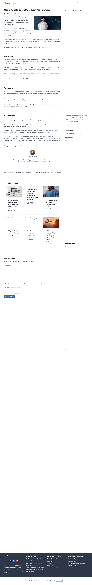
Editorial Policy (72, 565)
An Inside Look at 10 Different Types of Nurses (51, 202)
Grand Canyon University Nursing (18, 73)
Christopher (8, 13)
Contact (79, 3)
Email (26, 283)
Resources (85, 3)
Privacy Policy (72, 559)
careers (21, 41)
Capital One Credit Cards (54, 559)
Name (7, 283)
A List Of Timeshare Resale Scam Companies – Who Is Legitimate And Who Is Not (35, 569)
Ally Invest (50, 565)
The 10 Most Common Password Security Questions (34, 564)
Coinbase (49, 563)
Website (46, 283)
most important (22, 91)
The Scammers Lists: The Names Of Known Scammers (35, 560)
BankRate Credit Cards (53, 568)
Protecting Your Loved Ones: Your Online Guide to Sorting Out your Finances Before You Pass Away (47, 172)
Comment (8, 265)
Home (69, 3)
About (74, 3)
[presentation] (14, 191)
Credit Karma (50, 561)
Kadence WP (59, 581)
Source (48, 31)
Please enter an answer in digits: (13, 287)
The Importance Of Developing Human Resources (17, 171)
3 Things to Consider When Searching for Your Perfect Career (51, 235)
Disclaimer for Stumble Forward (76, 563)
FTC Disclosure (72, 561)
